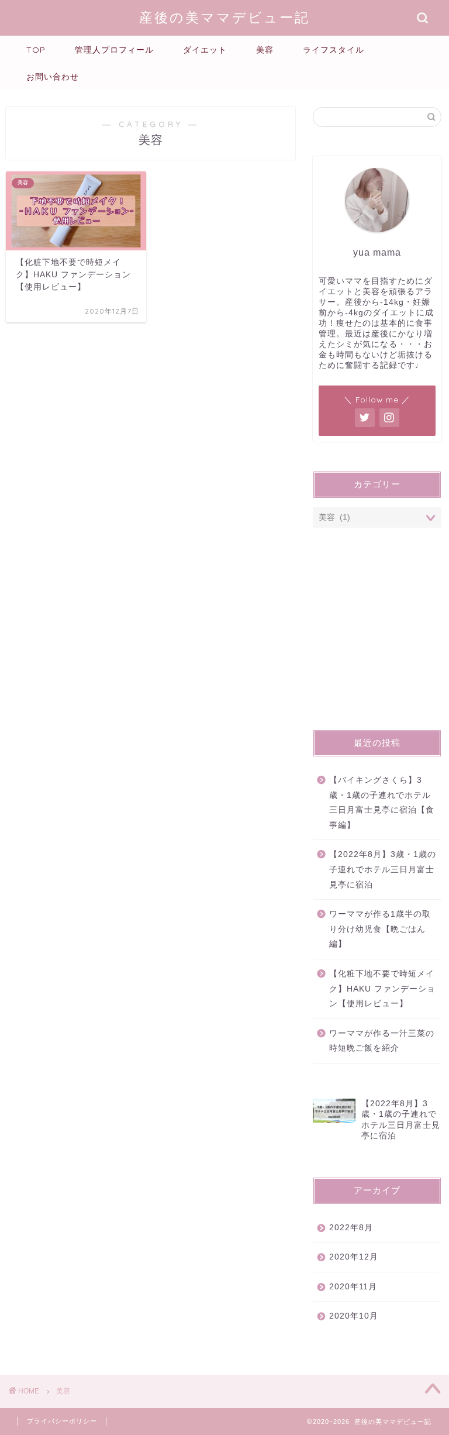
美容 (265, 49)
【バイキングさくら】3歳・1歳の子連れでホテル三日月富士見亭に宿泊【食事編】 (381, 803)
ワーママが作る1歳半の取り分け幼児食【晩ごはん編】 (380, 929)
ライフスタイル (333, 49)
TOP (36, 49)
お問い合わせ (52, 76)
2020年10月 (353, 1316)
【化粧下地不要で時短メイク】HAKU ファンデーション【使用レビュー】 (382, 988)
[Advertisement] (377, 632)
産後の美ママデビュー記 (224, 17)
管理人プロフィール (114, 49)
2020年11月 (353, 1286)
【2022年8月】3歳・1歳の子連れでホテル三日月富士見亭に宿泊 (382, 869)
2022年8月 (351, 1227)
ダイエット (205, 49)
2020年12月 (353, 1256)
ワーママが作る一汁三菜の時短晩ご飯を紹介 (381, 1041)
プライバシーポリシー (62, 1420)
